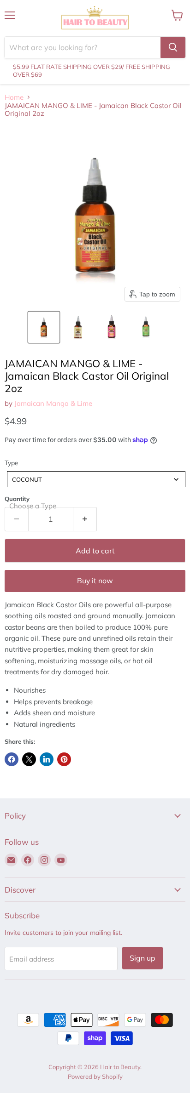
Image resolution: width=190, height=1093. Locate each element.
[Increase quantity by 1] (85, 519)
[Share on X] (29, 759)
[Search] (172, 47)
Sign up (142, 957)
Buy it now (95, 580)
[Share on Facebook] (11, 759)
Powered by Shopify (95, 1076)
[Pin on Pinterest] (64, 759)
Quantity (17, 498)
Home (14, 97)
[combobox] (96, 479)
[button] (43, 327)
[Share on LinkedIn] (46, 759)
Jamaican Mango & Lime (53, 403)
